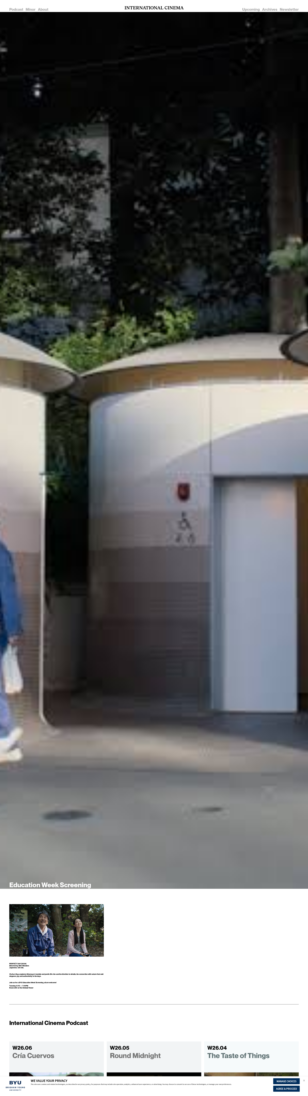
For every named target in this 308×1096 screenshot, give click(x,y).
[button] (304, 1080)
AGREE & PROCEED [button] (286, 1088)
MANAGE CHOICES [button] (286, 1081)
